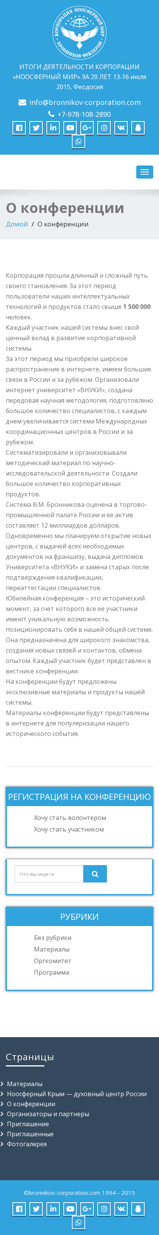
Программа (51, 972)
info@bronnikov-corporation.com (85, 102)
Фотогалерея (27, 1144)
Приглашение (28, 1124)
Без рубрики (52, 937)
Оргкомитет (52, 961)
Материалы (51, 949)
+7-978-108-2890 (84, 114)
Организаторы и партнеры (48, 1114)
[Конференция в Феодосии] (79, 31)
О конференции (31, 1104)
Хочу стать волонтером (70, 818)
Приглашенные (30, 1134)
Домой (17, 223)
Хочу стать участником (69, 829)
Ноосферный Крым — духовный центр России (77, 1094)
